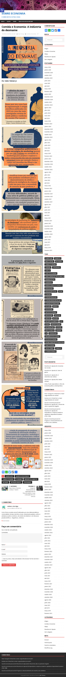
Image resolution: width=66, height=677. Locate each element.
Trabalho (58, 348)
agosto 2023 (48, 140)
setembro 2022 (48, 169)
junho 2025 (47, 80)
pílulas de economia (51, 339)
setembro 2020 (48, 234)
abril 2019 (47, 245)
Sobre (14, 21)
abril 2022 (47, 183)
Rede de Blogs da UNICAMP (26, 21)
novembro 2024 (49, 99)
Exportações (48, 309)
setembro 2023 (48, 137)
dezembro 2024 (49, 97)
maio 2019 (47, 242)
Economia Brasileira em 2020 (53, 300)
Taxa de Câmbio (49, 348)
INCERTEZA (57, 315)
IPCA (61, 321)
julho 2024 (47, 110)
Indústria (48, 318)
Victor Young (21, 34)
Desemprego (48, 282)
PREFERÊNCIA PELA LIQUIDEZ (52, 336)
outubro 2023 (48, 134)
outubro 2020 (48, 231)
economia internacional (52, 303)
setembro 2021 (48, 202)
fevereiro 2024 (48, 123)
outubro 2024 (48, 102)
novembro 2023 (49, 132)
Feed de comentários (50, 645)
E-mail (3, 549)
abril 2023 (47, 150)
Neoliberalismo (49, 327)
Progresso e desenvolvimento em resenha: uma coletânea (31, 670)
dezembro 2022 (49, 161)
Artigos (46, 48)
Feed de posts (48, 642)
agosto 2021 (48, 204)
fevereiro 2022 (48, 188)
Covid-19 (47, 270)
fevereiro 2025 (48, 91)
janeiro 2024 (48, 126)
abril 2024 (47, 118)
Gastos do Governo (50, 312)
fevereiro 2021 (48, 220)
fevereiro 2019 (48, 250)
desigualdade (49, 288)
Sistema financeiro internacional (54, 342)
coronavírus (56, 267)
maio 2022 (47, 180)
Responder (6, 521)
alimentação (9, 476)
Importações (48, 315)
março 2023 (48, 153)
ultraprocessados (50, 351)
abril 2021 (47, 215)
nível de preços (49, 330)
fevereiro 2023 (48, 156)
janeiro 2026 (48, 70)
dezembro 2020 (49, 226)
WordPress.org (48, 648)
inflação (55, 318)
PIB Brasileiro (53, 333)
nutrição (5, 482)
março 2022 (48, 185)
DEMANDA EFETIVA (49, 279)
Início (2, 21)
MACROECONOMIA (55, 324)
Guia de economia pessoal (51, 402)
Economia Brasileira (51, 297)
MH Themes (42, 675)
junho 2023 (47, 145)
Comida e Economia (31, 34)
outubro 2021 (48, 199)
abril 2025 (47, 86)
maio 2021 (47, 212)
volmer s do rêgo (12, 506)
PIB (46, 333)
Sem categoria (48, 59)
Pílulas (46, 54)
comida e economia (8, 479)
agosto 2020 (48, 237)
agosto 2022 (48, 172)
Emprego (55, 306)
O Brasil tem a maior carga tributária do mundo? (21, 658)
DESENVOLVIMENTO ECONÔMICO (53, 285)
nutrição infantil (16, 482)
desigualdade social (51, 291)
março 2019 (48, 247)
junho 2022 (47, 177)
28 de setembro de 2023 (10, 34)
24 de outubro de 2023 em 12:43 (14, 508)
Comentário (5, 532)
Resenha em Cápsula (50, 56)
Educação (48, 306)
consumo (48, 267)
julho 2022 (47, 175)
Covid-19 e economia (51, 273)
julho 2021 (47, 207)
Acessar (47, 640)
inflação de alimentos (51, 321)
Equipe (9, 21)
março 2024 (48, 121)
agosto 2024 (48, 107)
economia (19, 479)
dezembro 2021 (49, 193)
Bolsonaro (59, 261)
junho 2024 (47, 113)
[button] (2, 10)
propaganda (27, 482)
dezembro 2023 (49, 129)
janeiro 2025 (48, 94)
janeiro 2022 (48, 191)
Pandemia (58, 330)
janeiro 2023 (48, 158)
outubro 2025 (48, 75)
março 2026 (48, 67)
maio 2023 (47, 148)
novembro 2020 (49, 228)
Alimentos (58, 258)
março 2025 (48, 89)
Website (4, 554)
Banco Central (49, 261)
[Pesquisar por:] (54, 39)
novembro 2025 (49, 72)
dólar (60, 291)
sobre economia (49, 345)
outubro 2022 (48, 167)
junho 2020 (47, 239)
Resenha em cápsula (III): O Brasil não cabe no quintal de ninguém (33, 664)
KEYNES (47, 324)
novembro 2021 (49, 196)
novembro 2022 (49, 164)
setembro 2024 (48, 105)
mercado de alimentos (31, 479)
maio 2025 (47, 83)
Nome (3, 544)
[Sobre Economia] (33, 9)
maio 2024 (47, 115)
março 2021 (48, 218)
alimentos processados (22, 476)
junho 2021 (47, 210)
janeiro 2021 (48, 223)
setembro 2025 (48, 78)
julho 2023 (47, 142)
